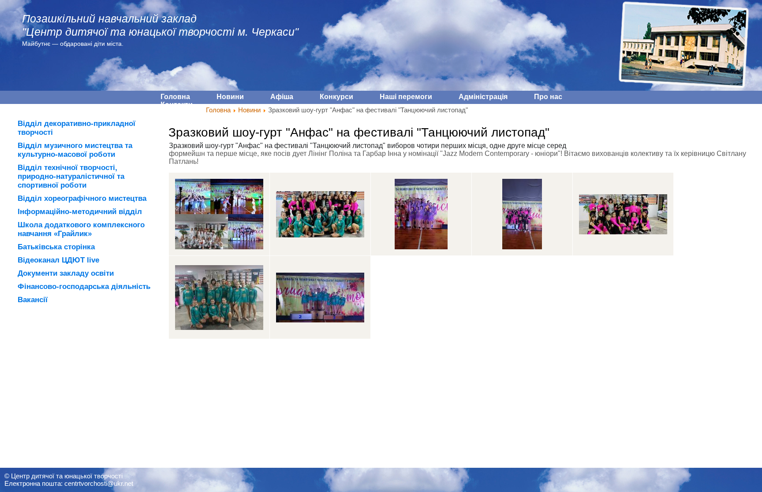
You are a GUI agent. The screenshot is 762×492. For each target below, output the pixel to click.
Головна (218, 110)
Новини (249, 110)
